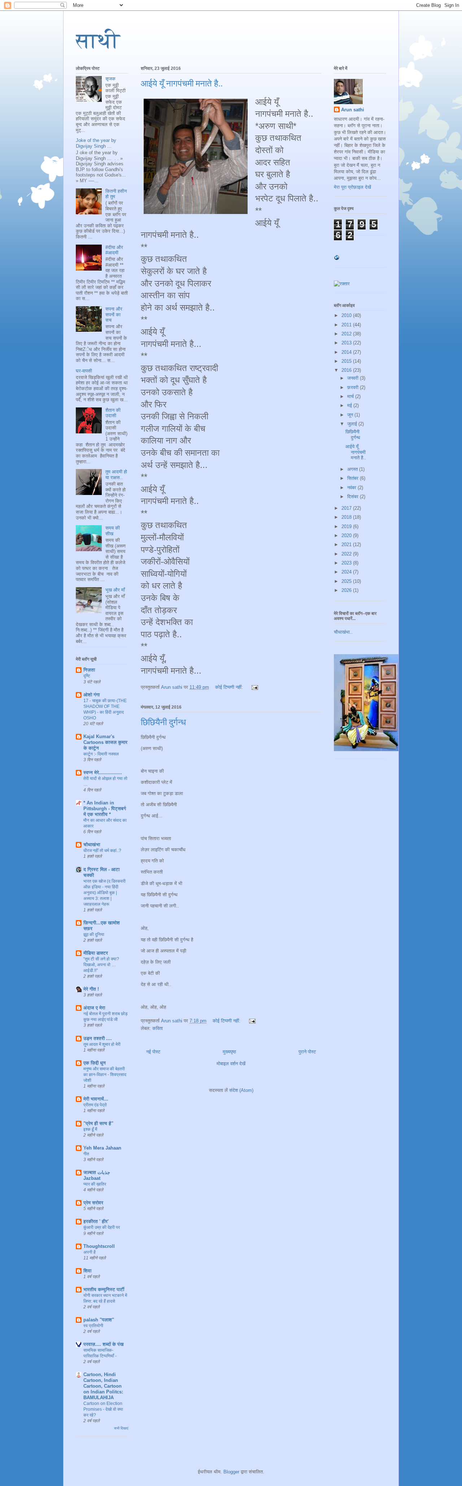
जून (350, 415)
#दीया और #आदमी (114, 250)
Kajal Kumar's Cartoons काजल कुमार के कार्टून (105, 742)
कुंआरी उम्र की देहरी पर (101, 1227)
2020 (347, 535)
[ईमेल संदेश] (254, 687)
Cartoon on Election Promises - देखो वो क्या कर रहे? (103, 1409)
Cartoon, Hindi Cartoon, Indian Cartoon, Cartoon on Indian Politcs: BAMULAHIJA (103, 1386)
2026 (347, 590)
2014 (347, 352)
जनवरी (353, 378)
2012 (347, 333)
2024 (347, 572)
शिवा (87, 1270)
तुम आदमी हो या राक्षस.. (116, 474)
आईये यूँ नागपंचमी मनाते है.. (182, 83)
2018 (347, 517)
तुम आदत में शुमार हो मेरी (102, 1044)
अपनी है (89, 1252)
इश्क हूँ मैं (90, 1129)
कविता (157, 1028)
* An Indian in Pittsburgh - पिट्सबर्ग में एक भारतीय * (104, 808)
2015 (347, 361)
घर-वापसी (84, 371)
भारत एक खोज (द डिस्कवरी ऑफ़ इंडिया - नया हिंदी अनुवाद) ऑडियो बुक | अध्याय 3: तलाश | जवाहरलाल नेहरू (104, 893)
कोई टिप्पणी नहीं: (229, 687)
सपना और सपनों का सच (113, 314)
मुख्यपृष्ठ (229, 1051)
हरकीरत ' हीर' (96, 1221)
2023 (347, 563)
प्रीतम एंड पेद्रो (95, 1104)
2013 (347, 342)
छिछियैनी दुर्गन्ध (163, 722)
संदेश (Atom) (241, 1090)
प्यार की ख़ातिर (94, 1184)
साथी (98, 41)
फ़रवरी (353, 387)
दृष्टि (86, 675)
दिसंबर (353, 496)
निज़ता (89, 670)
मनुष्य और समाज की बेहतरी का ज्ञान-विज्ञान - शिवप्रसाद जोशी (104, 1074)
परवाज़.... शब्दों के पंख (103, 1344)
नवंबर (352, 487)
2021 (347, 544)
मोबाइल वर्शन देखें (231, 1063)
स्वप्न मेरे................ (102, 772)
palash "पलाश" (98, 1319)
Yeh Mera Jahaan (102, 1148)
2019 (347, 526)
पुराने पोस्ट (307, 1051)
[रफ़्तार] (342, 283)
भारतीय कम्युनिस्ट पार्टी (103, 1289)
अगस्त (353, 469)
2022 (347, 554)
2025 (347, 581)
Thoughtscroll (99, 1246)
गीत (86, 1153)
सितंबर (353, 478)
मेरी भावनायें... (95, 1099)
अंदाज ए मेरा (94, 1007)
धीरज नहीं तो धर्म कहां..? (102, 850)
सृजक (110, 78)
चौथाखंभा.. (343, 632)
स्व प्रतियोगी (93, 1325)
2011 (347, 324)
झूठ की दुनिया (93, 934)
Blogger (231, 1471)
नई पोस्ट (153, 1051)
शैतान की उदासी (113, 413)
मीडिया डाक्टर (95, 953)
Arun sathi (352, 109)
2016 (347, 370)
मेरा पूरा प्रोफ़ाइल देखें (352, 187)
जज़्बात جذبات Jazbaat (96, 1175)
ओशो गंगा (91, 694)
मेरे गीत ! (91, 989)
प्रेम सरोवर (93, 1202)
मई (350, 405)
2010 (347, 315)
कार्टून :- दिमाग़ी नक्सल (101, 754)
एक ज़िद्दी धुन (94, 1063)
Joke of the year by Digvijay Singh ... (96, 143)
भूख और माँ (115, 590)
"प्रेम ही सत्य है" (98, 1123)
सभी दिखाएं (121, 1428)
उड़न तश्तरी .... (97, 1038)
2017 (347, 508)
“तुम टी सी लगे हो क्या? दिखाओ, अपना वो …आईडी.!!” (101, 964)
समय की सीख (112, 530)
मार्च (351, 396)
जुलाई (352, 424)
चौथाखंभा (91, 844)
